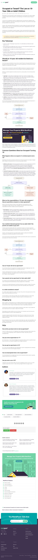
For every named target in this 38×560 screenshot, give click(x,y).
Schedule (25, 521)
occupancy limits (7, 416)
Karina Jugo (11, 370)
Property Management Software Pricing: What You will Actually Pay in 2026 (10, 440)
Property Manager (3, 544)
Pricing (14, 534)
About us (14, 531)
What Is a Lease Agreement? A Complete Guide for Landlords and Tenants (26, 440)
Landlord (2, 546)
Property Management (7, 484)
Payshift (27, 538)
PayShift (5, 488)
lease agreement (19, 414)
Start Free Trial (8, 406)
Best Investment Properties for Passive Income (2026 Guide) (16, 507)
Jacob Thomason (12, 384)
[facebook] (17, 423)
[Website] (18, 378)
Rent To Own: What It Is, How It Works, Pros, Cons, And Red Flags (10, 447)
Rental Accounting (7, 482)
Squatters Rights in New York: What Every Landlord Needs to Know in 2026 (26, 443)
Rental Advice (3, 549)
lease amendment (28, 414)
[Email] (16, 378)
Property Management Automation (9, 491)
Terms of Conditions (28, 555)
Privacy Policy (21, 555)
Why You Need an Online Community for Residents (12, 509)
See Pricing (19, 461)
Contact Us (16, 450)
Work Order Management (8, 485)
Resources (14, 544)
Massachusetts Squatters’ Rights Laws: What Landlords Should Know (10, 443)
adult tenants (9, 414)
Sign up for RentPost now (24, 37)
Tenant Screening (7, 490)
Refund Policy (34, 555)
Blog (14, 546)
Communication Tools (7, 496)
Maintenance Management (8, 493)
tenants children (16, 416)
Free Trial (34, 2)
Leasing (5, 487)
